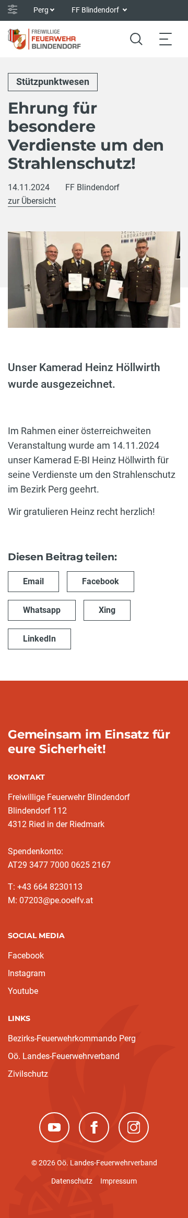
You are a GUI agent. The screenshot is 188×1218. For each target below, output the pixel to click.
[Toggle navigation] (165, 39)
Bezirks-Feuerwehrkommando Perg (72, 1038)
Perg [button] (41, 10)
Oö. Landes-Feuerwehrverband (64, 1056)
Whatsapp (42, 610)
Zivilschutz (28, 1074)
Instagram (26, 973)
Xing (107, 610)
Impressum (118, 1181)
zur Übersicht (32, 201)
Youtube (23, 991)
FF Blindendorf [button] (96, 10)
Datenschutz (71, 1181)
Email (33, 581)
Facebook (100, 581)
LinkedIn (39, 639)
